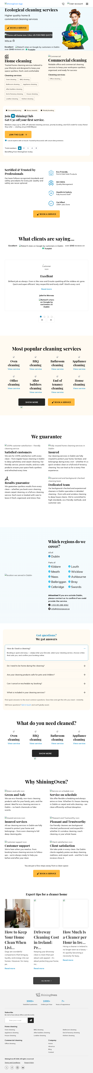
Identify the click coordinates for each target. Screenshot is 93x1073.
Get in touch (26, 705)
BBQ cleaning (24, 79)
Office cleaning (55, 79)
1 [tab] (41, 317)
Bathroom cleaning (12, 84)
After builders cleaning (14, 89)
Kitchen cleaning (27, 99)
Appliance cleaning (30, 84)
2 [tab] (44, 317)
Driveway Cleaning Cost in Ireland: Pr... (46, 939)
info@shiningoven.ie (60, 609)
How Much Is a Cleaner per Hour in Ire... (74, 937)
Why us (8, 41)
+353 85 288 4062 (59, 605)
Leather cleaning (12, 99)
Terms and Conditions (12, 1062)
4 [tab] (52, 317)
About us (51, 1046)
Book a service (47, 214)
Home (50, 1043)
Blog (50, 1049)
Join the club (16, 134)
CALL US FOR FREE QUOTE (39, 35)
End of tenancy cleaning (14, 94)
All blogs (45, 981)
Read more (46, 289)
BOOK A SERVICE (18, 28)
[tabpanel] (46, 285)
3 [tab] (48, 317)
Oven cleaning (11, 79)
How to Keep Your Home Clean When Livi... (16, 939)
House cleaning (32, 94)
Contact (51, 1052)
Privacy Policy (29, 1062)
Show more (31, 402)
